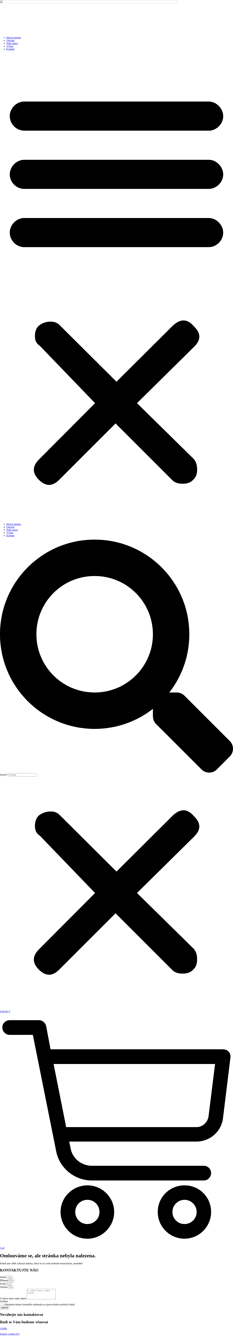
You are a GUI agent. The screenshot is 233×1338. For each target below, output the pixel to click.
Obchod (10, 40)
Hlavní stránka (13, 37)
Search (3, 774)
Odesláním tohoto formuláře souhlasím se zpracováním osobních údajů (39, 1304)
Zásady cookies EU (10, 1334)
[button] (116, 286)
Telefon (4, 1287)
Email (3, 1283)
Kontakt (10, 49)
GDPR (3, 1328)
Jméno (3, 1277)
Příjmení (4, 1280)
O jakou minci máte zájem (13, 1298)
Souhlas (4, 1301)
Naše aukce (12, 43)
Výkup (9, 46)
